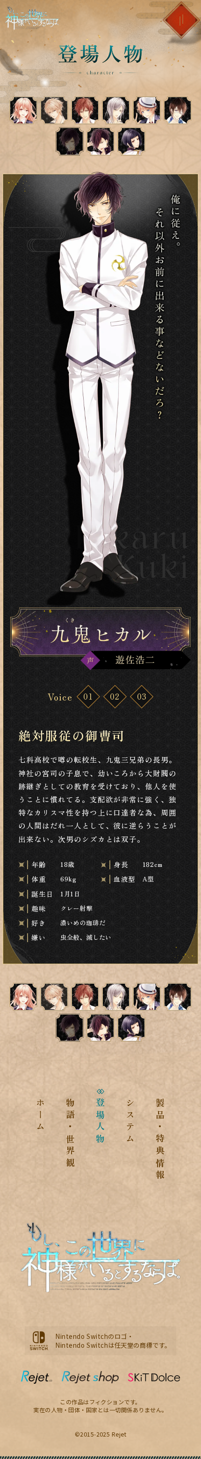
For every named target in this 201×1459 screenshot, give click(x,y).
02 (115, 696)
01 (88, 696)
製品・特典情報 (160, 1140)
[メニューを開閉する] (181, 20)
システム (130, 1122)
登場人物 (100, 1122)
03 (142, 696)
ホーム (41, 1116)
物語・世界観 (71, 1134)
